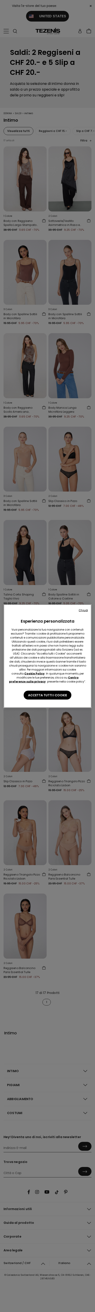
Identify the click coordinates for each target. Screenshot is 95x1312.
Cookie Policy (34, 673)
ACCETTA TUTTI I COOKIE (47, 695)
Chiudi (83, 610)
